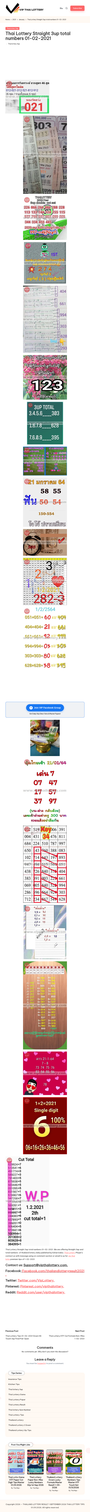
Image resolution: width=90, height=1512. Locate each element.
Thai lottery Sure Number (19, 1410)
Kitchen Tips (14, 1384)
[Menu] (61, 8)
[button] (77, 8)
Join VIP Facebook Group (46, 707)
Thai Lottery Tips (16, 1415)
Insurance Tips (14, 1379)
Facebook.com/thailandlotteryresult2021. (44, 1272)
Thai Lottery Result (16, 1404)
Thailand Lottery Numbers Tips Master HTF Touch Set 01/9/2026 (74, 1482)
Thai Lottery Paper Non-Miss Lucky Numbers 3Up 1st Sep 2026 (35, 1481)
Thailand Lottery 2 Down (19, 1425)
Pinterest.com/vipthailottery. (42, 1286)
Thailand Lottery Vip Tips (19, 1430)
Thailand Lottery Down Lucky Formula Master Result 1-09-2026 (54, 1482)
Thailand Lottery (15, 1420)
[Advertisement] (45, 63)
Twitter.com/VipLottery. (36, 1280)
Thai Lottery (69, 1252)
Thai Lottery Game (16, 1394)
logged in (41, 1363)
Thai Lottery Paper (16, 1399)
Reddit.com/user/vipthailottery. (41, 1292)
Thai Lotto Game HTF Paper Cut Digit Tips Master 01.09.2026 (16, 1481)
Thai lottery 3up (12, 28)
